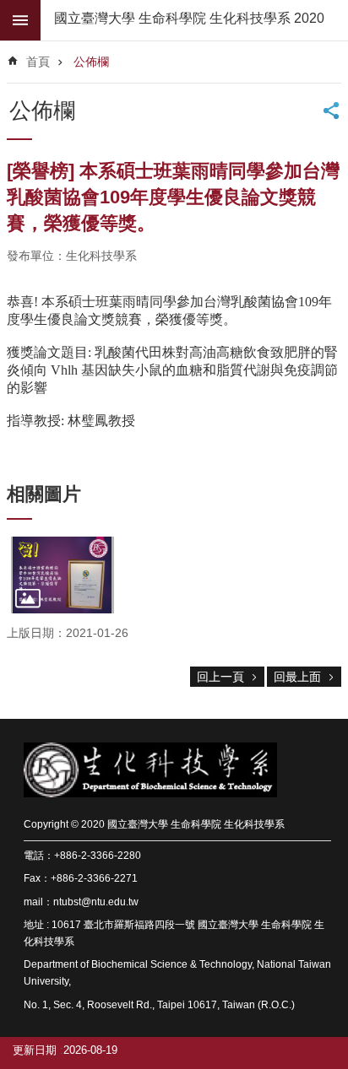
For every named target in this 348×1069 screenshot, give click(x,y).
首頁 (38, 61)
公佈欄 (91, 61)
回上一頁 (220, 676)
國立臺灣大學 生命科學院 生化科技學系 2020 (189, 18)
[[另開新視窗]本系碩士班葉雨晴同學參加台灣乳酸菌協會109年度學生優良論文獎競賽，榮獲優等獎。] (62, 575)
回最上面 (297, 676)
